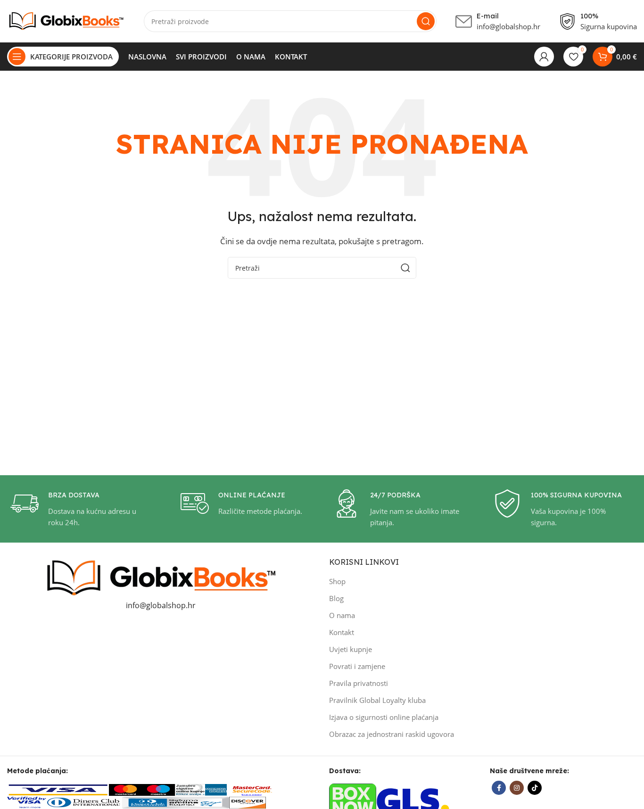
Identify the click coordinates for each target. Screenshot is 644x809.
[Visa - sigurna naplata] (58, 789)
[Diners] (84, 801)
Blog (336, 598)
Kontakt (341, 632)
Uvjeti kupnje (350, 649)
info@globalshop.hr (161, 605)
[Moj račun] (544, 56)
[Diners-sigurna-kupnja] (175, 801)
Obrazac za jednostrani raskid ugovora (391, 734)
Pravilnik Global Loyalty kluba (377, 700)
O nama (342, 615)
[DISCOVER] (247, 801)
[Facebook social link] (499, 788)
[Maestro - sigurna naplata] (158, 789)
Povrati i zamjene (357, 666)
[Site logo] (66, 20)
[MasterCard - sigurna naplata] (125, 789)
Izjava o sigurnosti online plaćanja (383, 717)
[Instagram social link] (517, 788)
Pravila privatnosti (358, 683)
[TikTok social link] (535, 788)
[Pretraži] (426, 21)
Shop (337, 581)
